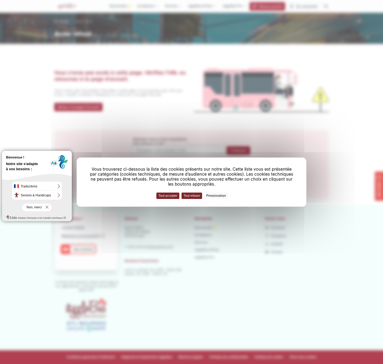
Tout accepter (167, 195)
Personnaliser (216, 195)
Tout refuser (192, 195)
